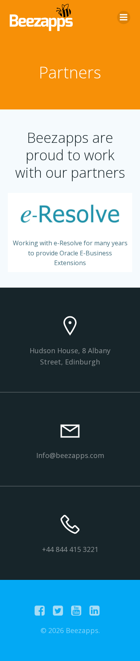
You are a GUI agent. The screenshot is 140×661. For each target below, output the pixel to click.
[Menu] (123, 17)
